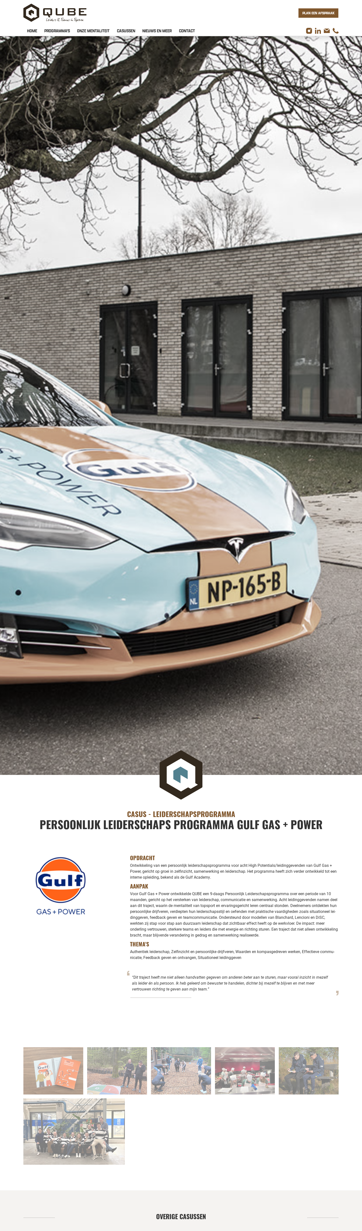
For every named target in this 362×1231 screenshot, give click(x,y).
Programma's (57, 31)
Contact (187, 31)
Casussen (126, 31)
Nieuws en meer (157, 31)
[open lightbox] (181, 413)
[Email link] (327, 31)
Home (32, 31)
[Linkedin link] (318, 31)
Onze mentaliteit (93, 31)
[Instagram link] (309, 31)
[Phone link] (336, 31)
